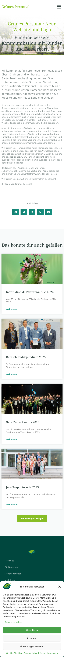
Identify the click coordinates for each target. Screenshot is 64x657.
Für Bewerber (11, 567)
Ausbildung (10, 580)
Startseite (9, 560)
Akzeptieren (32, 630)
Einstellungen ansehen (32, 646)
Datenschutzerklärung (35, 653)
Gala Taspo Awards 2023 (22, 422)
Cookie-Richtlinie (14, 653)
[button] (59, 586)
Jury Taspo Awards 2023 (22, 487)
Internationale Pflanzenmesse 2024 (30, 292)
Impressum (52, 653)
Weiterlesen (12, 309)
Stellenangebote (12, 573)
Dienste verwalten (13, 622)
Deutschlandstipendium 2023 (26, 357)
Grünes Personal (15, 6)
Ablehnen (32, 638)
